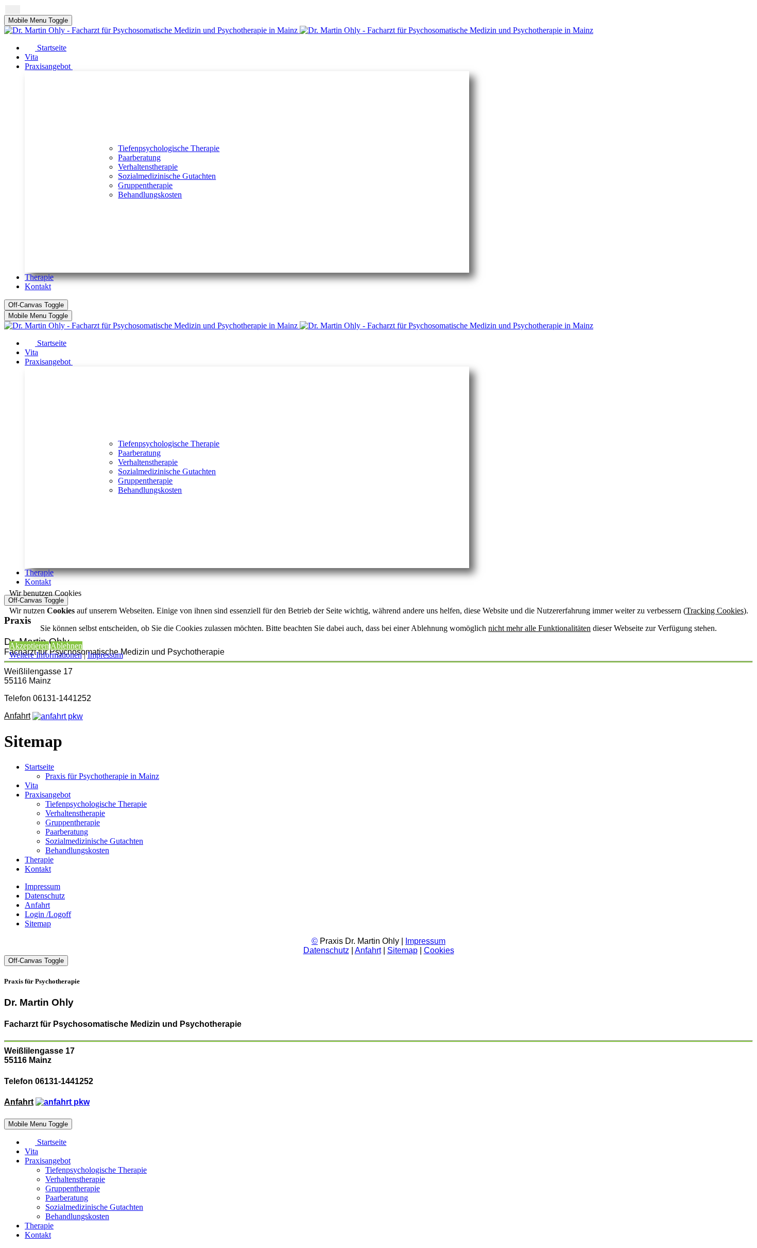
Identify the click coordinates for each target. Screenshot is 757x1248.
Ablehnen (66, 645)
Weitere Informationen (45, 655)
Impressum (105, 655)
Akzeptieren (29, 645)
